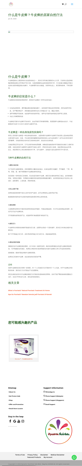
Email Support (50, 404)
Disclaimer (44, 455)
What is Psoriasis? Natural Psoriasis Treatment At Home (29, 290)
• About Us (11, 392)
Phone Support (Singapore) (54, 400)
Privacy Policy (33, 455)
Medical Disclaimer (57, 455)
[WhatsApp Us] (74, 458)
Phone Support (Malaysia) (54, 396)
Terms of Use (20, 455)
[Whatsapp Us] (44, 392)
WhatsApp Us (50, 392)
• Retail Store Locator (15, 408)
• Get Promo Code (14, 396)
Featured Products (34, 457)
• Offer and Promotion (15, 404)
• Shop (10, 400)
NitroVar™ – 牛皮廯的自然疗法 (23, 359)
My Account (48, 457)
